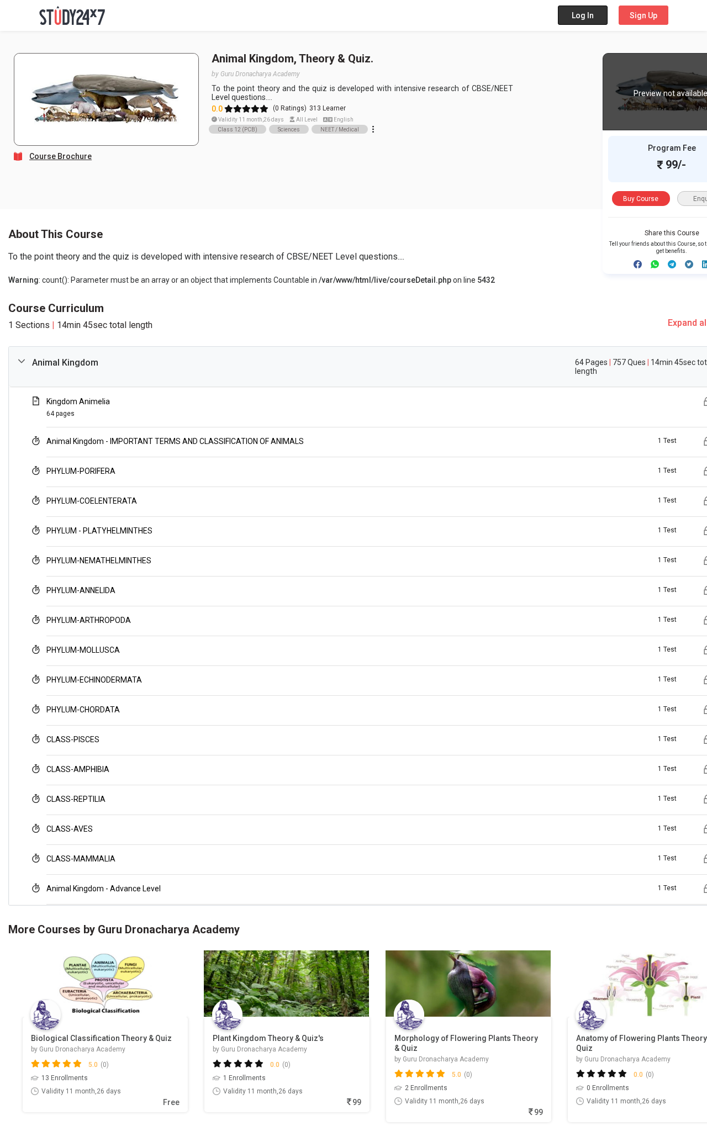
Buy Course (640, 199)
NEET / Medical (339, 129)
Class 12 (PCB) (237, 129)
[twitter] (689, 264)
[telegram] (672, 264)
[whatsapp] (655, 264)
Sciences (289, 129)
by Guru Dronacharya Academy (256, 74)
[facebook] (638, 264)
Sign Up (643, 15)
